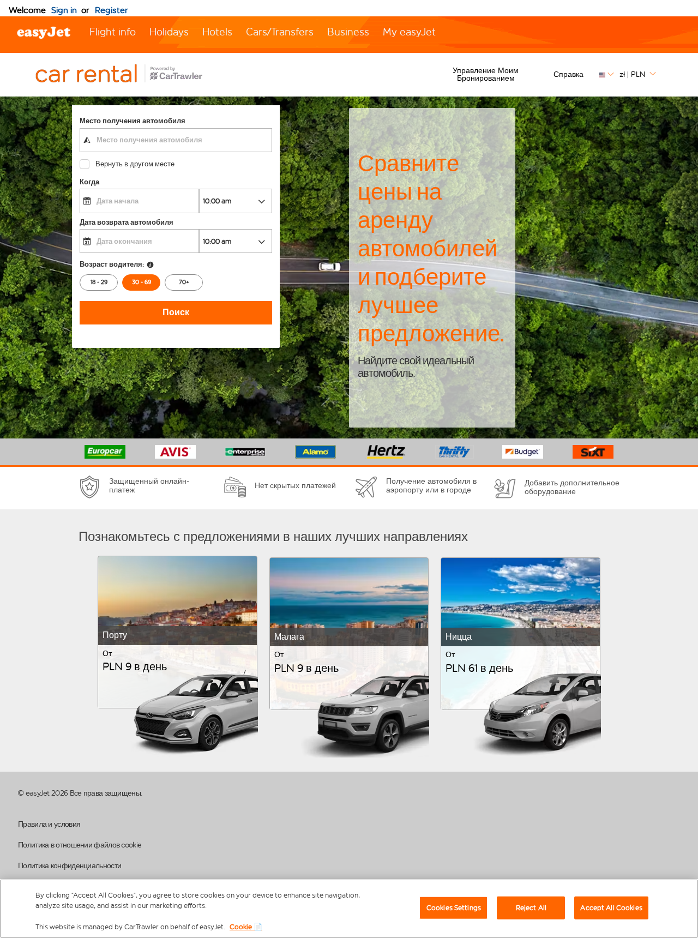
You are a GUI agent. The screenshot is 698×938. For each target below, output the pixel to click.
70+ (184, 282)
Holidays (169, 32)
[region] (349, 908)
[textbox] (176, 140)
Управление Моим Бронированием (486, 74)
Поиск (176, 312)
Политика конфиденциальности (69, 865)
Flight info (112, 32)
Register (111, 10)
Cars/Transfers (280, 32)
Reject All (531, 908)
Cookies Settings (453, 908)
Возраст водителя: (112, 264)
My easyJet (409, 32)
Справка (568, 74)
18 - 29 (99, 282)
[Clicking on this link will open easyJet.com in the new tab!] (131, 75)
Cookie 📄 (246, 927)
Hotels (217, 32)
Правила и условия (49, 824)
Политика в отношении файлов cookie (79, 845)
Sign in (64, 10)
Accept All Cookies (611, 908)
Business (348, 32)
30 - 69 (141, 282)
